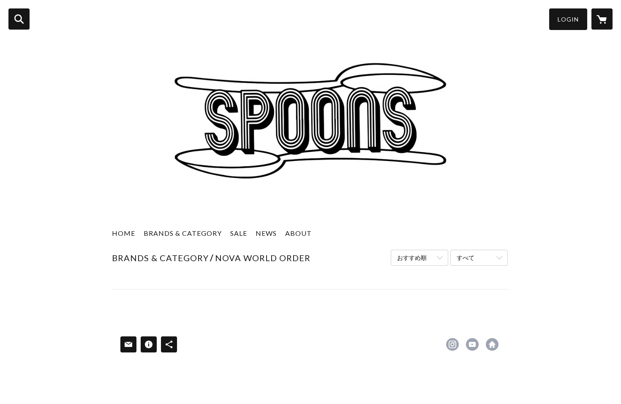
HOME (123, 233)
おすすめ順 (412, 257)
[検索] (19, 19)
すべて (465, 257)
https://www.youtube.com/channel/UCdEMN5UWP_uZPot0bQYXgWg (472, 344)
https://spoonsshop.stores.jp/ (492, 344)
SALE (238, 233)
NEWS (266, 233)
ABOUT (298, 233)
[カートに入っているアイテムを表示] (602, 19)
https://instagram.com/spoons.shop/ (452, 344)
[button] (568, 19)
